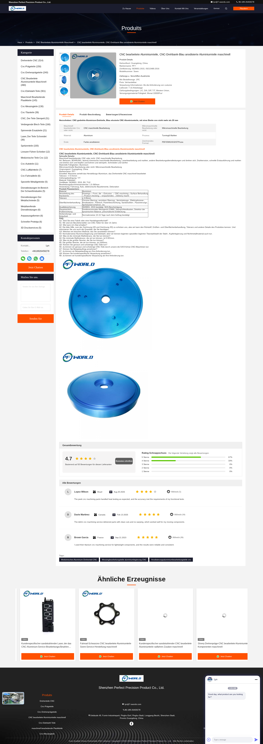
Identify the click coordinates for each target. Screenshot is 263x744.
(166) (35, 124)
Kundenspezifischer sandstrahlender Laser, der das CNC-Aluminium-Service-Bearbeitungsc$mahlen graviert (42, 645)
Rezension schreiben (124, 461)
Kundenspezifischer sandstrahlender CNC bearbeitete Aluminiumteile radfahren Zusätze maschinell (161, 645)
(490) (33, 81)
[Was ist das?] (35, 258)
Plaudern (244, 8)
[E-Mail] (42, 258)
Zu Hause (126, 8)
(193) (30, 146)
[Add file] (209, 740)
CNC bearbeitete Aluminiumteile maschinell (54, 42)
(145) (33, 99)
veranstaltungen (201, 8)
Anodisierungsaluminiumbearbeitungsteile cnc (171, 560)
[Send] (256, 740)
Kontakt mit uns (181, 8)
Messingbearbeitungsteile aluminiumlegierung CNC (124, 560)
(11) (29, 164)
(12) (35, 152)
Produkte (140, 8)
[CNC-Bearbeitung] (93, 75)
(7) (31, 170)
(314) (32, 60)
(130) (32, 106)
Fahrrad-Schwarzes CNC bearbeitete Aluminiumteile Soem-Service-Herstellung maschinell (101, 645)
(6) (30, 176)
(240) (34, 72)
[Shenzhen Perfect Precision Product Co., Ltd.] (17, 8)
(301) (33, 91)
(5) (34, 182)
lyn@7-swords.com (221, 2)
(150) (31, 66)
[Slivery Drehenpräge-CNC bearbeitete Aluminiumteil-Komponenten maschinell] (219, 615)
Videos (153, 8)
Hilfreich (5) (176, 492)
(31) (35, 118)
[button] (64, 95)
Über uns (165, 8)
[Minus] (256, 679)
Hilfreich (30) (178, 537)
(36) (33, 138)
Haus (20, 42)
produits (29, 42)
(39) (30, 112)
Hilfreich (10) (179, 515)
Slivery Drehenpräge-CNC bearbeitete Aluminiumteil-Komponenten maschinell (219, 645)
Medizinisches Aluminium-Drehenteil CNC (79, 560)
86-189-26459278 (246, 2)
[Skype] (29, 258)
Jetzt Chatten (35, 267)
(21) (34, 130)
